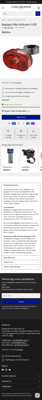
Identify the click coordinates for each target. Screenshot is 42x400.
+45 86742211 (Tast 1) (21, 345)
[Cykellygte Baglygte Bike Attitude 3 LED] (21, 57)
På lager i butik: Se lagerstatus (15, 111)
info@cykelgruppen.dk (13, 356)
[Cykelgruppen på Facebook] (3, 370)
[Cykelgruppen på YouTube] (9, 370)
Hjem (3, 20)
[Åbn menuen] (3, 7)
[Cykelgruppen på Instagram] (6, 370)
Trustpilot (18, 83)
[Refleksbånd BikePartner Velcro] (10, 156)
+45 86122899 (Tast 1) (18, 343)
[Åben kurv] (38, 7)
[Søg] (38, 13)
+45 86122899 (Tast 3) (20, 340)
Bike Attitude (8, 28)
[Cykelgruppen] (21, 7)
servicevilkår (23, 395)
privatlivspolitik (12, 395)
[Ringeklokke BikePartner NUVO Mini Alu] (29, 156)
